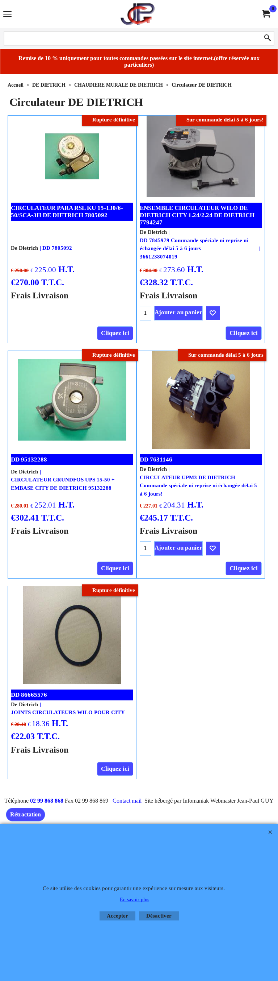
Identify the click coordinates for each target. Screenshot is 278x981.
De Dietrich (24, 248)
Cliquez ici (115, 333)
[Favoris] (213, 313)
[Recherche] (267, 38)
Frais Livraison (39, 295)
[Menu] (7, 15)
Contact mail (127, 801)
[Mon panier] (265, 13)
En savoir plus (134, 899)
